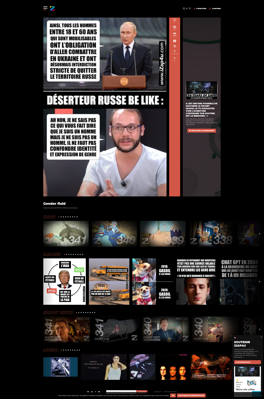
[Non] (261, 395)
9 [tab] (77, 217)
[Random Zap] (184, 8)
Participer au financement (202, 131)
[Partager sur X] (175, 46)
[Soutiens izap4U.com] (186, 8)
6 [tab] (70, 217)
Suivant (175, 61)
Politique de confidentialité (191, 395)
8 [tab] (74, 217)
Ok (173, 395)
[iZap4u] (52, 8)
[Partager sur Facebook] (175, 41)
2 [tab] (61, 217)
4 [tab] (65, 217)
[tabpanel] (66, 234)
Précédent (175, 54)
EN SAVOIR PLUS (243, 362)
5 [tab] (68, 217)
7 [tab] (72, 217)
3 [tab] (63, 217)
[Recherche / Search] (190, 8)
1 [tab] (59, 217)
